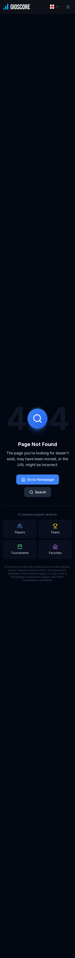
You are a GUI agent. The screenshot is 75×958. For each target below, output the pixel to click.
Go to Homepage (40, 479)
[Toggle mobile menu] (68, 7)
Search (40, 492)
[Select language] (54, 6)
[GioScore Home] (16, 7)
